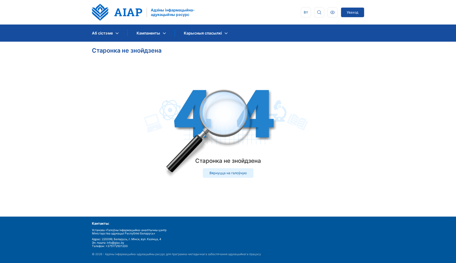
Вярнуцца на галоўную (228, 173)
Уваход (352, 12)
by (306, 12)
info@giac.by (115, 242)
